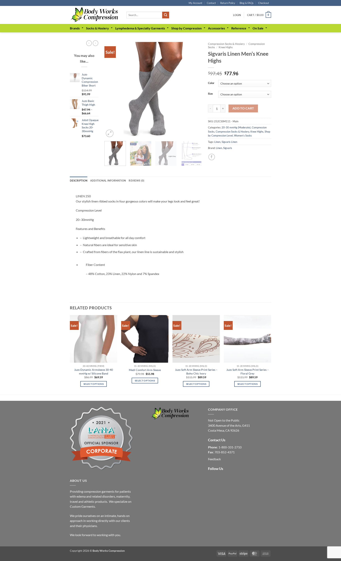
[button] (237, 15)
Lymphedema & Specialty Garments (140, 28)
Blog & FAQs (247, 3)
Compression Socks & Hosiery (226, 43)
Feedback (214, 459)
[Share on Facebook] (211, 157)
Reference (238, 28)
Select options (93, 384)
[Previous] (111, 89)
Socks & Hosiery (97, 28)
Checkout (263, 3)
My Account (195, 3)
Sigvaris (227, 148)
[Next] (195, 89)
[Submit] (165, 15)
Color (211, 83)
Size (210, 93)
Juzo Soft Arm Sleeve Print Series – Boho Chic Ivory (196, 371)
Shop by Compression (186, 28)
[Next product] (89, 43)
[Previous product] (95, 43)
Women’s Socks (243, 135)
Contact (211, 3)
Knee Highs (226, 47)
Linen (217, 141)
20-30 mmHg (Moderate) (236, 127)
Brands (75, 28)
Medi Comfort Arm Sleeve (145, 370)
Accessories (216, 28)
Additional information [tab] (108, 180)
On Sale (258, 28)
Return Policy (227, 3)
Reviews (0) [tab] (136, 180)
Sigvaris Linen (229, 141)
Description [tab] (78, 180)
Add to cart (243, 108)
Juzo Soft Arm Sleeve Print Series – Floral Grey (247, 371)
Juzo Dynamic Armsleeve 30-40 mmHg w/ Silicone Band (93, 371)
